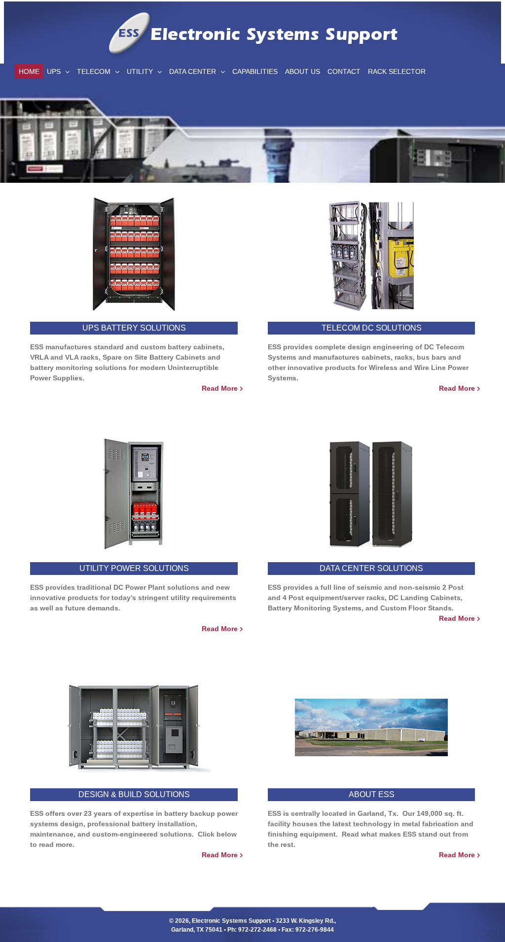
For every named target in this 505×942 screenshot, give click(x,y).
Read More (220, 388)
